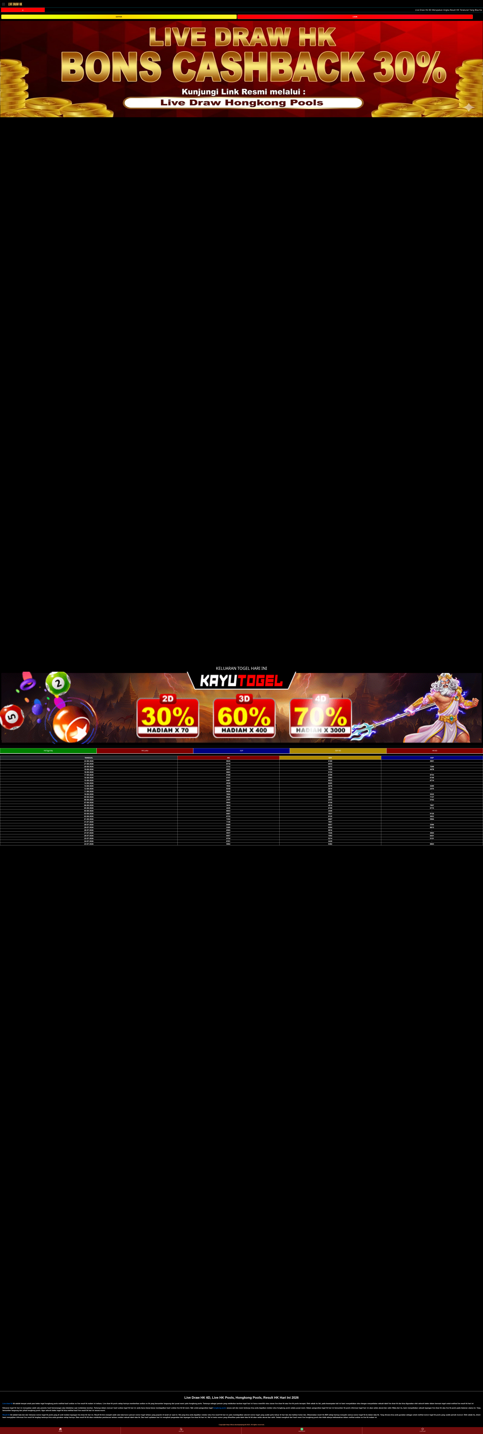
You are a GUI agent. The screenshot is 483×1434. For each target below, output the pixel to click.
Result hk (6, 1415)
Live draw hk (7, 1403)
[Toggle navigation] (3, 4)
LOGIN (355, 17)
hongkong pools (219, 1408)
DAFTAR (119, 17)
